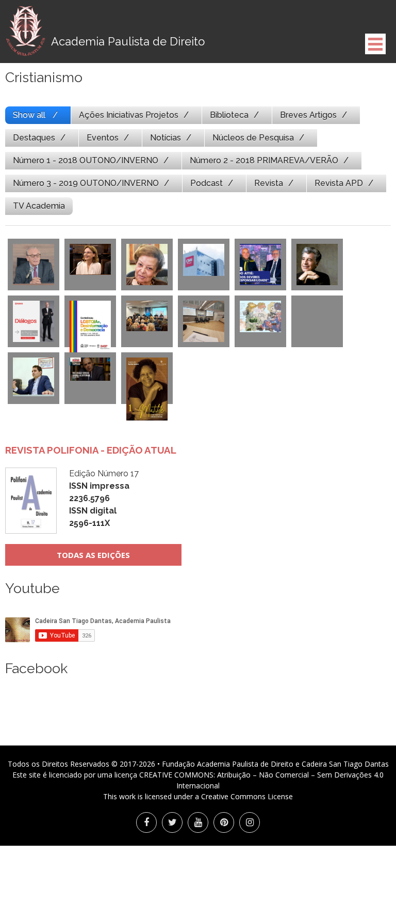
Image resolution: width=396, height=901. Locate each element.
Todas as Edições (93, 555)
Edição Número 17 (104, 498)
